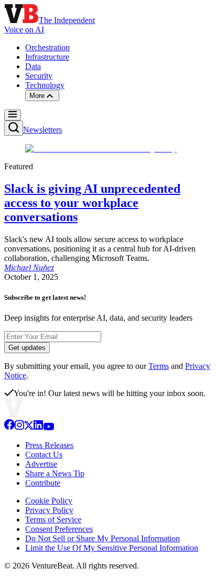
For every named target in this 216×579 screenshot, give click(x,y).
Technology (44, 85)
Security (38, 75)
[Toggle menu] (12, 115)
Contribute (42, 482)
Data (33, 66)
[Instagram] (19, 427)
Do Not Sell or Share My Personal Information (102, 538)
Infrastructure (47, 56)
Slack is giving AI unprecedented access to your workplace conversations (92, 203)
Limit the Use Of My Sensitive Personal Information (111, 547)
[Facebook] (9, 427)
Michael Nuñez (29, 267)
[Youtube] (48, 427)
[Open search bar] (13, 128)
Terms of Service (53, 519)
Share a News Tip (54, 473)
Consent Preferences (59, 529)
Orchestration (47, 47)
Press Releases (49, 445)
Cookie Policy (48, 500)
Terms (158, 366)
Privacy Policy (49, 510)
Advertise (41, 464)
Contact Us (43, 454)
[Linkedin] (38, 427)
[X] (29, 427)
